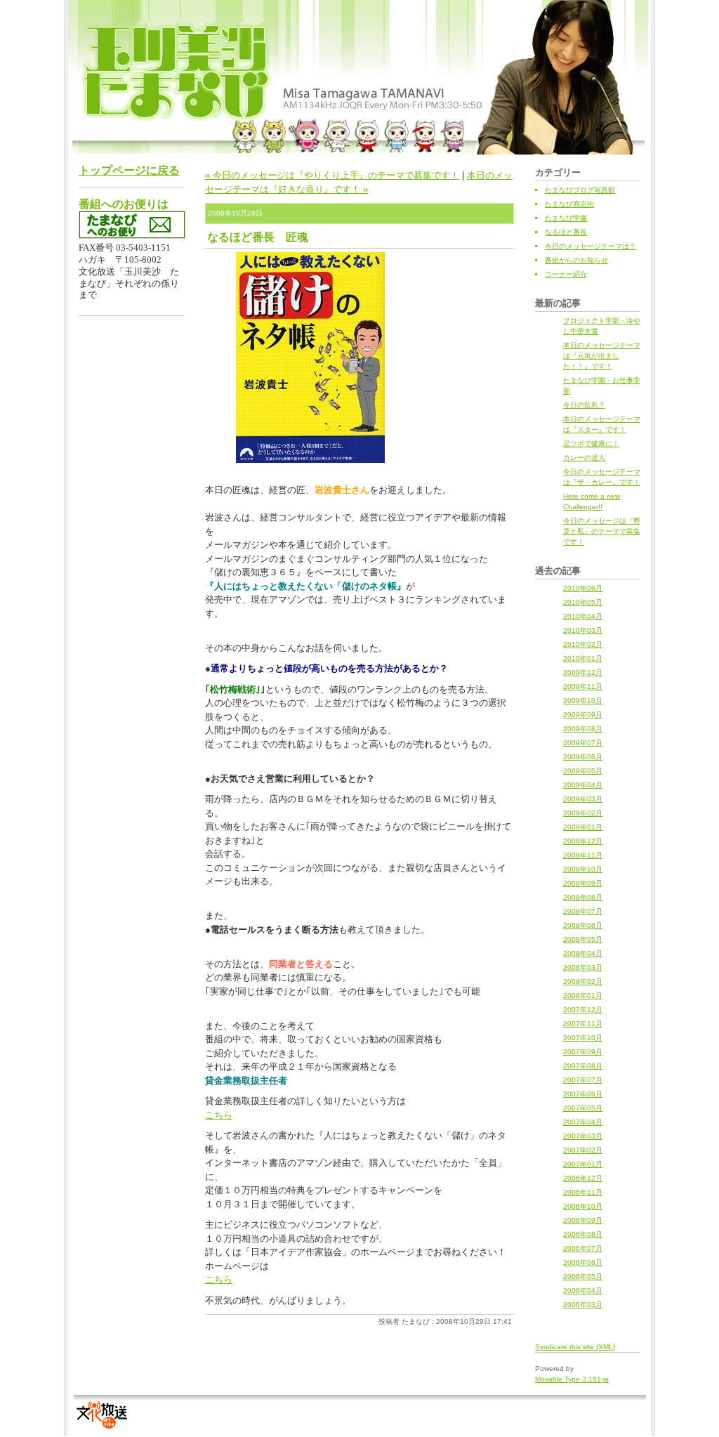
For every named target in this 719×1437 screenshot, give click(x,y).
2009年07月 (582, 743)
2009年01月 (582, 827)
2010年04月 (582, 616)
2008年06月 (582, 925)
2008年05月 (582, 939)
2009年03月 (582, 799)
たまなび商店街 (569, 204)
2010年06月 (582, 588)
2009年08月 (582, 729)
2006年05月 (582, 1276)
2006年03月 (582, 1304)
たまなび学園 (566, 218)
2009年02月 (582, 813)
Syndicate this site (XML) (575, 1347)
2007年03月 (582, 1136)
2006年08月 (582, 1234)
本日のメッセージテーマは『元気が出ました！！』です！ (601, 355)
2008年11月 (582, 855)
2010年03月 (582, 630)
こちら (218, 1115)
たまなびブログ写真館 (580, 190)
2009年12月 (582, 672)
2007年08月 (582, 1066)
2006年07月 (582, 1248)
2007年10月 (582, 1038)
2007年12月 (582, 1009)
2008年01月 (582, 995)
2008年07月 (582, 911)
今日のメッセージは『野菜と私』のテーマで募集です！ (601, 531)
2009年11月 (582, 686)
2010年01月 (582, 658)
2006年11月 (582, 1192)
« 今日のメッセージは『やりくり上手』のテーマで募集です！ (332, 175)
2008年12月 (582, 841)
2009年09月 (582, 714)
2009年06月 (582, 757)
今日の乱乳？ (584, 405)
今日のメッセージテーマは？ (590, 246)
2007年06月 (582, 1094)
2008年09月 (582, 883)
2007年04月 (582, 1122)
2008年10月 (582, 869)
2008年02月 (582, 981)
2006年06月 (582, 1262)
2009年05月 (582, 771)
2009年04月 (582, 785)
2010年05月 (582, 602)
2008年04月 (582, 953)
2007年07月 (582, 1080)
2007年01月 (582, 1164)
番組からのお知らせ (576, 260)
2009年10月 (582, 700)
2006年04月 (582, 1290)
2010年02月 (582, 644)
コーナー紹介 (566, 274)
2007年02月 (582, 1150)
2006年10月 (582, 1206)
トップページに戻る (129, 170)
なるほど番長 (566, 232)
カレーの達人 (584, 457)
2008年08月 (582, 897)
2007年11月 (582, 1024)
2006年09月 (582, 1220)
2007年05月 (582, 1108)
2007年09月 (582, 1052)
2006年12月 (582, 1178)
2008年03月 (582, 967)
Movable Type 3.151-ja (572, 1379)
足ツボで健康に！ (591, 443)
